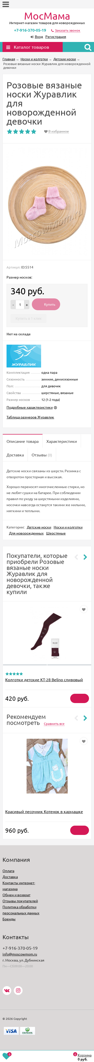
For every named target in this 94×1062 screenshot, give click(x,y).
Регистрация (55, 36)
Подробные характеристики (30, 407)
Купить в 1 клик (29, 318)
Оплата (8, 870)
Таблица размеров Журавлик (30, 417)
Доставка (10, 876)
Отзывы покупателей (20, 900)
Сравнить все (54, 723)
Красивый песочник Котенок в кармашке (44, 811)
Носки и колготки (68, 527)
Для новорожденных (26, 533)
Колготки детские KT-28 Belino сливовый (44, 679)
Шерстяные (56, 533)
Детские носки (39, 527)
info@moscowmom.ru (20, 954)
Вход (39, 36)
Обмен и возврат (16, 894)
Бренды (9, 919)
